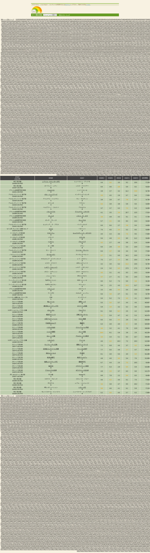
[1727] (31, 86)
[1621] (60, 81)
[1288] (87, 66)
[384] (113, 31)
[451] (29, 34)
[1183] (119, 61)
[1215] (97, 62)
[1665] (85, 82)
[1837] (19, 90)
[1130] (59, 59)
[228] (62, 26)
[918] (30, 51)
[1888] (71, 92)
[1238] (39, 64)
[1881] (43, 92)
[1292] (103, 66)
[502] (43, 36)
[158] (136, 23)
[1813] (73, 89)
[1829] (136, 89)
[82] (57, 21)
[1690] (35, 84)
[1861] (114, 90)
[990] (110, 53)
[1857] (98, 90)
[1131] (63, 59)
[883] (67, 49)
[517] (91, 36)
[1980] (136, 95)
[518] (94, 36)
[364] (49, 31)
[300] (143, 28)
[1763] (24, 87)
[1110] (130, 57)
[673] (142, 41)
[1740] (83, 86)
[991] (113, 53)
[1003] (6, 54)
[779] (33, 46)
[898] (115, 49)
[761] (125, 44)
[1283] (67, 66)
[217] (27, 26)
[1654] (41, 82)
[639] (33, 41)
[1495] (10, 76)
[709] (108, 43)
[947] (123, 51)
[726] (13, 44)
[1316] (48, 67)
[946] (119, 51)
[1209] (73, 62)
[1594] (103, 79)
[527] (123, 36)
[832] (54, 48)
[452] (32, 34)
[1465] (40, 74)
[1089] (47, 57)
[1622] (64, 81)
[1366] (97, 69)
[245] (116, 26)
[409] (44, 33)
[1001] (147, 53)
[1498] (21, 76)
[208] (147, 25)
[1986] (11, 97)
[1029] (108, 54)
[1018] (65, 54)
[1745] (103, 86)
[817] (6, 48)
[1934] (103, 94)
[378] (94, 31)
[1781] (95, 87)
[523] (110, 36)
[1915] (28, 94)
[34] (89, 19)
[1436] (75, 72)
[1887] (67, 92)
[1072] (129, 56)
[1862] (118, 90)
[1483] (111, 74)
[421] (82, 33)
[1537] (27, 77)
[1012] (41, 54)
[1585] (67, 79)
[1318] (56, 67)
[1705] (94, 84)
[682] (22, 43)
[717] (133, 43)
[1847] (58, 90)
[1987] (15, 97)
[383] (110, 31)
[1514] (85, 76)
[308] (19, 29)
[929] (65, 51)
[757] (112, 44)
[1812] (69, 89)
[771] (8, 46)
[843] (89, 48)
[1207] (65, 62)
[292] (117, 28)
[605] (74, 39)
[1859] (106, 90)
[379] (97, 31)
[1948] (10, 95)
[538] (9, 38)
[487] (144, 34)
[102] (107, 21)
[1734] (59, 86)
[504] (49, 36)
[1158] (20, 61)
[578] (136, 38)
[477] (112, 34)
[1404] (98, 71)
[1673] (116, 82)
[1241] (50, 64)
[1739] (79, 86)
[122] (22, 23)
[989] (107, 53)
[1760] (12, 87)
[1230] (7, 64)
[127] (38, 23)
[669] (129, 41)
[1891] (83, 92)
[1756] (146, 86)
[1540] (39, 77)
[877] (48, 49)
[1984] (3, 97)
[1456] (4, 74)
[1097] (79, 57)
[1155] (8, 61)
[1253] (98, 64)
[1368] (105, 69)
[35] (92, 19)
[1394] (58, 71)
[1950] (18, 95)
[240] (100, 26)
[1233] (19, 64)
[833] (57, 48)
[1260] (125, 64)
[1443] (103, 72)
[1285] (75, 66)
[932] (75, 51)
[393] (142, 31)
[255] (148, 26)
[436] (130, 33)
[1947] (6, 95)
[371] (72, 31)
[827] (38, 48)
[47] (121, 19)
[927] (59, 51)
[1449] (126, 72)
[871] (29, 49)
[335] (105, 29)
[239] (97, 26)
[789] (65, 46)
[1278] (47, 66)
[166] (13, 25)
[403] (25, 33)
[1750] (122, 86)
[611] (93, 39)
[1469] (56, 74)
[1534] (15, 77)
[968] (40, 53)
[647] (59, 41)
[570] (111, 38)
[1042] (11, 56)
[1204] (53, 62)
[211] (8, 26)
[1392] (50, 71)
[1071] (125, 56)
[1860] (110, 90)
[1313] (36, 67)
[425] (95, 33)
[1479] (95, 74)
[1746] (106, 86)
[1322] (72, 67)
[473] (99, 34)
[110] (132, 21)
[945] (116, 51)
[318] (51, 29)
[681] (19, 43)
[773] (14, 46)
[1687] (23, 84)
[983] (88, 53)
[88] (71, 21)
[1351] (37, 69)
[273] (57, 28)
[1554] (94, 77)
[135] (63, 23)
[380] (100, 31)
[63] (11, 21)
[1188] (139, 61)
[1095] (71, 57)
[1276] (39, 66)
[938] (94, 51)
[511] (72, 36)
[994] (123, 53)
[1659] (61, 82)
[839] (76, 48)
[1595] (106, 79)
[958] (8, 53)
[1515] (89, 76)
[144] (92, 23)
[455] (42, 34)
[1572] (16, 79)
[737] (48, 44)
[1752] (130, 86)
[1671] (108, 82)
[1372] (120, 69)
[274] (60, 28)
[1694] (50, 84)
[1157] (16, 61)
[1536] (23, 77)
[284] (92, 28)
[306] (13, 29)
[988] (104, 53)
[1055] (62, 56)
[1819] (97, 89)
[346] (140, 29)
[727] (16, 44)
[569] (108, 38)
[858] (136, 48)
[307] (16, 29)
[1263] (137, 64)
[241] (103, 26)
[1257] (114, 64)
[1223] (128, 62)
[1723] (16, 86)
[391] (135, 31)
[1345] (14, 69)
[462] (64, 34)
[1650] (25, 82)
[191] (93, 25)
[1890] (79, 92)
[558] (73, 38)
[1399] (78, 71)
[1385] (23, 71)
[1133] (71, 59)
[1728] (35, 86)
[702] (86, 43)
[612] (96, 39)
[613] (99, 39)
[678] (9, 43)
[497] (27, 36)
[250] (132, 26)
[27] (72, 19)
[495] (21, 36)
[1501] (33, 76)
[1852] (78, 90)
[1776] (76, 87)
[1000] (143, 53)
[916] (24, 51)
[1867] (137, 90)
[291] (114, 28)
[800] (100, 46)
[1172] (76, 61)
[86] (66, 21)
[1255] (106, 64)
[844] (92, 48)
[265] (31, 28)
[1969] (93, 95)
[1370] (112, 69)
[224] (49, 26)
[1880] (39, 92)
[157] (133, 23)
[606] (77, 39)
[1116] (4, 59)
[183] (67, 25)
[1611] (20, 81)
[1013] (45, 54)
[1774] (68, 87)
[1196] (21, 62)
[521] (103, 36)
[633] (14, 41)
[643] (46, 41)
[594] (39, 39)
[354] (17, 31)
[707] (101, 43)
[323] (67, 29)
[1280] (55, 66)
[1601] (130, 79)
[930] (68, 51)
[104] (113, 21)
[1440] (91, 72)
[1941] (131, 94)
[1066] (106, 56)
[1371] (116, 69)
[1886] (63, 92)
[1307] (12, 67)
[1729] (39, 86)
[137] (70, 23)
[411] (50, 33)
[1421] (16, 72)
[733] (35, 44)
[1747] (110, 86)
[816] (3, 48)
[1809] (57, 89)
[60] (4, 21)
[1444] (106, 72)
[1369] (108, 69)
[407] (38, 33)
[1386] (27, 71)
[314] (39, 29)
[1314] (40, 67)
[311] (29, 29)
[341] (125, 29)
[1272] (23, 66)
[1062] (90, 56)
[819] (12, 48)
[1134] (75, 59)
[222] (43, 26)
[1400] (82, 71)
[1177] (95, 61)
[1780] (91, 87)
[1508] (61, 76)
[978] (72, 53)
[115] (148, 21)
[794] (81, 46)
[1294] (110, 66)
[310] (26, 29)
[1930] (87, 94)
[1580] (47, 79)
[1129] (55, 59)
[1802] (29, 89)
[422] (86, 33)
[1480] (99, 74)
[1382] (11, 71)
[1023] (85, 54)
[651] (72, 41)
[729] (23, 44)
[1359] (69, 69)
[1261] (129, 64)
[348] (147, 29)
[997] (133, 53)
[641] (40, 41)
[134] (60, 23)
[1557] (106, 77)
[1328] (95, 67)
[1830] (140, 89)
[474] (102, 34)
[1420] (12, 72)
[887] (80, 49)
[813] (142, 46)
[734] (39, 44)
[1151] (142, 59)
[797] (91, 46)
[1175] (87, 61)
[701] (82, 43)
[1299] (130, 66)
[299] (140, 28)
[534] (145, 36)
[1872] (8, 92)
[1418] (4, 72)
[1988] (19, 97)
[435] (127, 33)
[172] (32, 25)
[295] (127, 28)
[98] (95, 21)
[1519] (105, 76)
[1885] (59, 92)
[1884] (55, 92)
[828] (41, 48)
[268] (41, 28)
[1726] (27, 86)
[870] (26, 49)
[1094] (67, 57)
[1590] (87, 79)
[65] (16, 21)
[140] (79, 23)
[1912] (16, 94)
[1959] (53, 95)
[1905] (138, 92)
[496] (24, 36)
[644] (49, 41)
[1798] (14, 89)
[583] (3, 39)
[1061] (86, 56)
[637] (27, 41)
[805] (116, 46)
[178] (51, 25)
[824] (28, 48)
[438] (136, 33)
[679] (12, 43)
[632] (11, 41)
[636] (24, 41)
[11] (34, 19)
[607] (80, 39)
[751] (93, 44)
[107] (123, 21)
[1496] (14, 76)
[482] (128, 34)
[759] (118, 44)
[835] (63, 48)
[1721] (8, 86)
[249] (129, 26)
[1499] (25, 76)
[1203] (49, 62)
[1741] (87, 86)
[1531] (3, 77)
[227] (59, 26)
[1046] (27, 56)
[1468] (52, 74)
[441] (146, 33)
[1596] (110, 79)
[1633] (107, 81)
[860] (143, 48)
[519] (97, 36)
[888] (83, 49)
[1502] (37, 76)
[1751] (126, 86)
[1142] (106, 59)
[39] (101, 19)
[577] (133, 38)
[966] (34, 53)
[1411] (125, 71)
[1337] (131, 67)
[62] (8, 21)
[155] (127, 23)
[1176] (91, 61)
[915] (21, 51)
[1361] (77, 69)
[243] (110, 26)
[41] (106, 19)
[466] (77, 34)
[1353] (45, 69)
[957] (5, 53)
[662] (107, 41)
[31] (82, 19)
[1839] (27, 90)
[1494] (6, 76)
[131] (50, 23)
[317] (48, 29)
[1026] (97, 54)
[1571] (12, 79)
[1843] (42, 90)
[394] (145, 31)
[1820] (101, 89)
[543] (25, 38)
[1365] (93, 69)
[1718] (145, 84)
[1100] (91, 57)
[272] (54, 28)
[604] (70, 39)
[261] (19, 28)
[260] (15, 28)
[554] (60, 38)
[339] (118, 29)
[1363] (85, 69)
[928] (62, 51)
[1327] (91, 67)
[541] (19, 38)
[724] (7, 44)
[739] (54, 44)
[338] (115, 29)
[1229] (3, 64)
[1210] (77, 62)
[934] (81, 51)
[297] (133, 28)
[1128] (51, 59)
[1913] (20, 94)
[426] (98, 33)
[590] (26, 39)
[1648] (18, 82)
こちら (88, 4)
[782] (43, 46)
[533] (142, 36)
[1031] (116, 54)
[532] (138, 36)
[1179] (103, 61)
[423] (89, 33)
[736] (45, 44)
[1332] (111, 67)
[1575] (27, 79)
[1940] (127, 94)
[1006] (18, 54)
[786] (56, 46)
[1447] (118, 72)
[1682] (3, 84)
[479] (118, 34)
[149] (108, 23)
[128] (41, 23)
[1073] (133, 56)
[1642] (143, 81)
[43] (111, 19)
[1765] (32, 87)
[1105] (110, 57)
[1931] (91, 94)
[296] (130, 28)
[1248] (78, 64)
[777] (27, 46)
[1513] (81, 76)
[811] (135, 46)
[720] (143, 43)
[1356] (57, 69)
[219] (33, 26)
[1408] (114, 71)
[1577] (35, 79)
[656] (87, 41)
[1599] (122, 79)
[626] (140, 39)
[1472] (68, 74)
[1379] (148, 69)
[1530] (148, 76)
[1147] (126, 59)
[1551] (82, 77)
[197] (112, 25)
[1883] (51, 92)
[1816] (85, 89)
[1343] (6, 69)
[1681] (148, 82)
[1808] (53, 89)
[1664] (81, 82)
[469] (86, 34)
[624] (134, 39)
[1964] (73, 95)
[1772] (60, 87)
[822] (22, 48)
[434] (124, 33)
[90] (76, 21)
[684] (28, 43)
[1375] (132, 69)
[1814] (77, 89)
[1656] (49, 82)
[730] (26, 44)
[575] (127, 38)
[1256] (110, 64)
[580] (143, 38)
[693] (57, 43)
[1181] (111, 61)
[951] (135, 51)
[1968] (89, 95)
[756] (109, 44)
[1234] (23, 64)
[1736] (67, 86)
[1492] (147, 74)
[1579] (43, 79)
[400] (15, 33)
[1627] (84, 81)
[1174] (84, 61)
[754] (102, 44)
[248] (126, 26)
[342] (128, 29)
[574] (124, 38)
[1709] (110, 84)
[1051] (46, 56)
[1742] (91, 86)
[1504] (45, 76)
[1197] (25, 62)
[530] (132, 36)
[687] (38, 43)
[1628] (87, 81)
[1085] (31, 57)
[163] (3, 25)
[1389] (39, 71)
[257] (6, 28)
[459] (54, 34)
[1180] (107, 61)
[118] (9, 23)
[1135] (79, 59)
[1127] (47, 59)
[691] (50, 43)
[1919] (44, 94)
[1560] (118, 77)
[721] (146, 43)
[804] (113, 46)
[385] (116, 31)
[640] (37, 41)
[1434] (67, 72)
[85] (64, 21)
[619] (118, 39)
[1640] (135, 81)
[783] (46, 46)
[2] (18, 19)
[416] (66, 33)
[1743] (95, 86)
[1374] (128, 69)
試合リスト (62, 15)
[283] (89, 28)
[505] (52, 36)
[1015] (53, 54)
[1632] (103, 81)
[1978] (128, 95)
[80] (52, 21)
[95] (88, 21)
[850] (111, 48)
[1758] (4, 87)
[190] (89, 25)
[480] (121, 34)
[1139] (95, 59)
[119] (12, 23)
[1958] (49, 95)
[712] (117, 43)
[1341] (147, 67)
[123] (25, 23)
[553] (57, 38)
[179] (54, 25)
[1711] (118, 84)
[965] (31, 53)
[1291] (99, 66)
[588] (19, 39)
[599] (54, 39)
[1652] (33, 82)
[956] (2, 53)
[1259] (122, 64)
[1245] (66, 64)
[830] (47, 48)
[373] (78, 31)
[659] (97, 41)
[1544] (54, 77)
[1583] (59, 79)
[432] (117, 33)
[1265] (145, 64)
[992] (117, 53)
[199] (118, 25)
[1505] (49, 76)
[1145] (118, 59)
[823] (25, 48)
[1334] (119, 67)
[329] (86, 29)
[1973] (108, 95)
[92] (81, 21)
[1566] (141, 77)
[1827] (128, 89)
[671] (135, 41)
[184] (70, 25)
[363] (46, 31)
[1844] (46, 90)
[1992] (35, 97)
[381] (103, 31)
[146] (98, 23)
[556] (66, 38)
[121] (19, 23)
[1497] (18, 76)
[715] (127, 43)
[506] (56, 36)
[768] (147, 44)
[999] (139, 53)
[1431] (55, 72)
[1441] (95, 72)
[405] (31, 33)
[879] (54, 49)
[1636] (119, 81)
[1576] (31, 79)
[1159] (24, 61)
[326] (77, 29)
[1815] (81, 89)
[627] (144, 39)
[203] (131, 25)
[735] (42, 44)
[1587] (75, 79)
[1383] (15, 71)
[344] (134, 29)
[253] (142, 26)
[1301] (138, 66)
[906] (140, 49)
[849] (108, 48)
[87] (69, 21)
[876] (45, 49)
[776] (24, 46)
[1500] (29, 76)
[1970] (97, 95)
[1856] (94, 90)
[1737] (71, 86)
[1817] (89, 89)
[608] (83, 39)
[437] (133, 33)
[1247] (74, 64)
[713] (121, 43)
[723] (3, 44)
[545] (31, 38)
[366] (56, 31)
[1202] (45, 62)
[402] (22, 33)
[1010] (33, 54)
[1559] (114, 77)
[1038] (144, 54)
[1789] (127, 87)
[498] (30, 36)
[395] (148, 31)
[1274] (31, 66)
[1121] (23, 59)
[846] (98, 48)
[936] (87, 51)
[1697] (62, 84)
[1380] (3, 71)
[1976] (120, 95)
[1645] (6, 82)
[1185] (127, 61)
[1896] (103, 92)
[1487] (127, 74)
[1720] (4, 86)
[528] (126, 36)
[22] (60, 19)
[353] (14, 31)
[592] (32, 39)
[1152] (146, 59)
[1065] (102, 56)
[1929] (84, 94)
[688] (41, 43)
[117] (6, 23)
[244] (113, 26)
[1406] (106, 71)
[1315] (44, 67)
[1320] (64, 67)
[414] (60, 33)
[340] (121, 29)
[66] (18, 21)
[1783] (103, 87)
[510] (68, 36)
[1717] (141, 84)
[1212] (85, 62)
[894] (102, 49)
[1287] (83, 66)
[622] (128, 39)
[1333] (115, 67)
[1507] (57, 76)
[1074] (137, 56)
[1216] (101, 62)
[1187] (135, 61)
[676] (3, 43)
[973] (56, 53)
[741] (61, 44)
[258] (9, 28)
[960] (15, 53)
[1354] (49, 69)
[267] (38, 28)
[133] (57, 23)
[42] (109, 19)
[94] (86, 21)
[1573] (20, 79)
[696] (66, 43)
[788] (62, 46)
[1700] (74, 84)
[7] (26, 19)
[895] (105, 49)
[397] (6, 33)
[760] (121, 44)
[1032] (120, 54)
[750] (89, 44)
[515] (84, 36)
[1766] (36, 87)
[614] (102, 39)
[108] (126, 21)
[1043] (15, 56)
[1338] (135, 67)
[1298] (126, 66)
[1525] (128, 76)
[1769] (48, 87)
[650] (68, 41)
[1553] (90, 77)
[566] (98, 38)
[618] (115, 39)
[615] (105, 39)
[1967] (85, 95)
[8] (28, 19)
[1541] (42, 77)
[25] (68, 19)
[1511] (73, 76)
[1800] (21, 89)
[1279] (51, 66)
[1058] (74, 56)
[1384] (19, 71)
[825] (31, 48)
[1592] (95, 79)
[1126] (43, 59)
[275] (63, 28)
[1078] (4, 57)
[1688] (27, 84)
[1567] (145, 77)
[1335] (123, 67)
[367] (59, 31)
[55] (140, 19)
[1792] (139, 87)
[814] (145, 46)
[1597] (114, 79)
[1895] (99, 92)
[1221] (120, 62)
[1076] (145, 56)
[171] (29, 25)
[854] (124, 48)
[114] (145, 21)
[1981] (140, 95)
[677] (6, 43)
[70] (28, 21)
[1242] (54, 64)
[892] (96, 49)
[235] (84, 26)
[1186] (131, 61)
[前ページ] (4, 19)
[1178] (99, 61)
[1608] (8, 81)
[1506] (53, 76)
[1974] (112, 95)
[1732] (51, 86)
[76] (42, 21)
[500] (37, 36)
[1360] (73, 69)
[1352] (41, 69)
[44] (114, 19)
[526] (119, 36)
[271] (50, 28)
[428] (105, 33)
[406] (35, 33)
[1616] (40, 81)
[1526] (132, 76)
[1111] (134, 57)
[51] (130, 19)
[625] (137, 39)
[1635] (115, 81)
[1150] (138, 59)
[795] (84, 46)
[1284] (71, 66)
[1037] (140, 54)
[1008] (25, 54)
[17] (48, 19)
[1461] (24, 74)
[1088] (43, 57)
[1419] (8, 72)
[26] (70, 19)
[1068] (114, 56)
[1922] (56, 94)
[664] (113, 41)
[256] (3, 28)
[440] (143, 33)
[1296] (118, 66)
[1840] (31, 90)
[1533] (11, 77)
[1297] (122, 66)
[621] (125, 39)
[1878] (31, 92)
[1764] (28, 87)
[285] (95, 28)
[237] (91, 26)
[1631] (99, 81)
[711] (114, 43)
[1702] (82, 84)
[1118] (12, 59)
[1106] (114, 57)
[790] (68, 46)
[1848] (62, 90)
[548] (41, 38)
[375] (84, 31)
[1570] (8, 79)
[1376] (136, 69)
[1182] (115, 61)
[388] (126, 31)
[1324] (80, 67)
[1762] (20, 87)
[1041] (7, 56)
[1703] (86, 84)
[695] (63, 43)
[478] (115, 34)
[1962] (65, 95)
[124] (28, 23)
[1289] (91, 66)
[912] (11, 51)
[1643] (147, 81)
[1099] (87, 57)
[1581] (51, 79)
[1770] (52, 87)
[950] (132, 51)
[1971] (101, 95)
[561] (82, 38)
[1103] (103, 57)
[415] (63, 33)
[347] (144, 29)
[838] (73, 48)
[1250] (86, 64)
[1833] (3, 90)
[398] (9, 33)
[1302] (142, 66)
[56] (143, 19)
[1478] (91, 74)
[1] (16, 19)
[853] (121, 48)
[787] (59, 46)
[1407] (110, 71)
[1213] (89, 62)
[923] (46, 51)
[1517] (97, 76)
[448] (19, 34)
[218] (30, 26)
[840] (79, 48)
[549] (44, 38)
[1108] (122, 57)
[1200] (37, 62)
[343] (131, 29)
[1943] (139, 94)
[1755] (142, 86)
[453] (35, 34)
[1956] (41, 95)
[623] (131, 39)
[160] (143, 23)
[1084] (27, 57)
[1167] (56, 61)
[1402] (90, 71)
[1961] (61, 95)
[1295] (114, 66)
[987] (101, 53)
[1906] (142, 92)
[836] (66, 48)
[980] (78, 53)
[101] (104, 21)
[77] (45, 21)
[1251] (90, 64)
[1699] (70, 84)
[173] (35, 25)
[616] (109, 39)
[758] (115, 44)
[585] (10, 39)
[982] (85, 53)
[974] (59, 53)
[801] (103, 46)
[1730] (43, 86)
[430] (111, 33)
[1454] (146, 72)
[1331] (107, 67)
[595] (42, 39)
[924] (49, 51)
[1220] (116, 62)
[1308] (16, 67)
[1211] (81, 62)
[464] (70, 34)
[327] (80, 29)
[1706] (98, 84)
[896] (109, 49)
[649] (65, 41)
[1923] (60, 94)
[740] (58, 44)
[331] (93, 29)
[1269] (12, 66)
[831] (50, 48)
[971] (50, 53)
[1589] (83, 79)
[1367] (101, 69)
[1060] (82, 56)
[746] (77, 44)
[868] (19, 49)
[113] (142, 21)
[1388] (35, 71)
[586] (13, 39)
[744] (70, 44)
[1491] (143, 74)
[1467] (48, 74)
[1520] (108, 76)
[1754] (138, 86)
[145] (95, 23)
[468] (83, 34)
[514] (81, 36)
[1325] (84, 67)
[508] (62, 36)
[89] (74, 21)
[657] (91, 41)
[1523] (120, 76)
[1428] (43, 72)
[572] (117, 38)
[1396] (66, 71)
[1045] (23, 56)
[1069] (118, 56)
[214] (17, 26)
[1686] (19, 84)
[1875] (20, 92)
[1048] (35, 56)
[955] (148, 51)
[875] (42, 49)
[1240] (46, 64)
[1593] (99, 79)
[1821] (105, 89)
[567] (101, 38)
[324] (70, 29)
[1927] (76, 94)
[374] (81, 31)
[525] (116, 36)
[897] (112, 49)
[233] (78, 26)
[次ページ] (11, 19)
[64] (13, 21)
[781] (40, 46)
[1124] (35, 59)
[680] (15, 43)
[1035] (132, 54)
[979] (75, 53)
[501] (40, 36)
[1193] (10, 62)
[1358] (65, 69)
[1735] (63, 86)
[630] (5, 41)
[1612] (24, 81)
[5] (23, 19)
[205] (137, 25)
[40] (104, 19)
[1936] (111, 94)
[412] (54, 33)
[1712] (122, 84)
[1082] (20, 57)
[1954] (33, 95)
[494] (17, 36)
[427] (101, 33)
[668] (126, 41)
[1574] (23, 79)
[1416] (145, 71)
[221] (40, 26)
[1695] (54, 84)
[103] (110, 21)
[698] (73, 43)
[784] (49, 46)
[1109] (126, 57)
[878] (51, 49)
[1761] (16, 87)
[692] (54, 43)
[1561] (122, 77)
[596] (45, 39)
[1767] (40, 87)
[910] (5, 51)
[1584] (63, 79)
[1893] (91, 92)
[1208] (69, 62)
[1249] (82, 64)
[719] (140, 43)
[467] (80, 34)
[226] (56, 26)
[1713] (125, 84)
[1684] (11, 84)
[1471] (64, 74)
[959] (12, 53)
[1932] (95, 94)
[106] (119, 21)
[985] (94, 53)
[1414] (137, 71)
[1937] (115, 94)
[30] (80, 19)
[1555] (98, 77)
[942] (107, 51)
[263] (25, 28)
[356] (24, 31)
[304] (7, 29)
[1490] (139, 74)
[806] (119, 46)
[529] (129, 36)
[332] (96, 29)
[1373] (124, 69)
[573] (121, 38)
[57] (145, 19)
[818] (9, 48)
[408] (41, 33)
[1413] (133, 71)
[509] (65, 36)
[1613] (28, 81)
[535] (148, 36)
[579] (140, 38)
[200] (121, 25)
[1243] (58, 64)
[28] (75, 19)
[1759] (8, 87)
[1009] (29, 54)
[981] (82, 53)
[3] (20, 19)
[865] (10, 49)
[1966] (81, 95)
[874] (39, 49)
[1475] (80, 74)
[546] (35, 38)
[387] (123, 31)
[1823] (112, 89)
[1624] (72, 81)
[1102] (99, 57)
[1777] (80, 87)
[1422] (20, 72)
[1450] (130, 72)
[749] (86, 44)
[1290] (95, 66)
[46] (118, 19)
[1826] (124, 89)
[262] (22, 28)
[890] (89, 49)
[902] (128, 49)
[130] (47, 23)
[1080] (12, 57)
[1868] (141, 90)
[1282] (63, 66)
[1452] (138, 72)
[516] (87, 36)
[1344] (10, 69)
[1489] (135, 74)
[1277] (43, 66)
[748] (83, 44)
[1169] (64, 61)
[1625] (76, 81)
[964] (27, 53)
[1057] (70, 56)
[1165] (48, 61)
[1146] (122, 59)
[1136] (83, 59)
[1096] (75, 57)
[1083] (23, 57)
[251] (135, 26)
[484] (134, 34)
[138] (73, 23)
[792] (75, 46)
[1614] (32, 81)
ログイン (67, 4)
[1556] (102, 77)
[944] (113, 51)
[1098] (83, 57)
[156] (130, 23)
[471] (93, 34)
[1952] (25, 95)
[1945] (147, 94)
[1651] (29, 82)
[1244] (62, 64)
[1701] (78, 84)
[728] (19, 44)
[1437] (79, 72)
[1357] (61, 69)
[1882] (47, 92)
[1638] (127, 81)
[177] (48, 25)
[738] (51, 44)
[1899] (114, 92)
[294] (124, 28)
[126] (35, 23)
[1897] (106, 92)
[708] (105, 43)
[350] (5, 31)
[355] (21, 31)
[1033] (124, 54)
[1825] (120, 89)
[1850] (70, 90)
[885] (74, 49)
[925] (52, 51)
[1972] (105, 95)
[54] (138, 19)
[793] (78, 46)
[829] (44, 48)
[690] (47, 43)
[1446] (114, 72)
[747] (80, 44)
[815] (148, 46)
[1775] (72, 87)
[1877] (27, 92)
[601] (61, 39)
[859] (140, 48)
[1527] (136, 76)
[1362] (81, 69)
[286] (98, 28)
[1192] (6, 62)
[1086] (35, 57)
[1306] (8, 67)
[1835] (11, 90)
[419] (76, 33)
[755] (105, 44)
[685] (31, 43)
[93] (83, 21)
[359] (33, 31)
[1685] (15, 84)
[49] (126, 19)
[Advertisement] (81, 9)
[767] (144, 44)
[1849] (66, 90)
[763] (131, 44)
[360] (37, 31)
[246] (119, 26)
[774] (17, 46)
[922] (43, 51)
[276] (66, 28)
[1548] (70, 77)
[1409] (118, 71)
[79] (49, 21)
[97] (93, 21)
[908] (147, 49)
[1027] (101, 54)
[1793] (143, 87)
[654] (81, 41)
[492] (11, 36)
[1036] (136, 54)
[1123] (31, 59)
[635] (21, 41)
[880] (58, 49)
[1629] (91, 81)
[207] (144, 25)
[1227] (144, 62)
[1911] (12, 94)
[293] (121, 28)
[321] (61, 29)
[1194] (14, 62)
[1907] (146, 92)
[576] (130, 38)
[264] (28, 28)
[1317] (52, 67)
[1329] (99, 67)
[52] (133, 19)
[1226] (140, 62)
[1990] (27, 97)
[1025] (93, 54)
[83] (59, 21)
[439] (140, 33)
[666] (119, 41)
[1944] (143, 94)
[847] (101, 48)
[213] (14, 26)
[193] (99, 25)
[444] (7, 34)
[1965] (77, 95)
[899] (118, 49)
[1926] (72, 94)
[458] (51, 34)
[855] (127, 48)
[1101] (95, 57)
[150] (111, 23)
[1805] (41, 89)
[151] (114, 23)
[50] (128, 19)
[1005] (14, 54)
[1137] (87, 59)
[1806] (45, 89)
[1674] (120, 82)
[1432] (59, 72)
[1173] (80, 61)
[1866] (133, 90)
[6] (24, 19)
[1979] (132, 95)
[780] (37, 46)
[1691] (39, 84)
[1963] (69, 95)
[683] (25, 43)
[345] (137, 29)
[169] (23, 25)
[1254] (102, 64)
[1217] (105, 62)
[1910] (8, 94)
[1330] (103, 67)
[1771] (56, 87)
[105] (116, 21)
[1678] (136, 82)
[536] (3, 38)
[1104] (106, 57)
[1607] (4, 81)
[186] (77, 25)
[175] (42, 25)
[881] (61, 49)
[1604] (142, 79)
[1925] (68, 94)
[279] (76, 28)
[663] (110, 41)
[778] (30, 46)
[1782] (99, 87)
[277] (70, 28)
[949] (129, 51)
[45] (116, 19)
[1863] (122, 90)
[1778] (84, 87)
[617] (112, 39)
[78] (47, 21)
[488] (147, 34)
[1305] (4, 67)
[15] (43, 19)
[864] (7, 49)
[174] (39, 25)
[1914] (24, 94)
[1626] (80, 81)
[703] (89, 43)
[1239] (42, 64)
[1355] (53, 69)
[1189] (143, 61)
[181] (61, 25)
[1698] (66, 84)
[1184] (123, 61)
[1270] (16, 66)
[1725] (23, 86)
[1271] (20, 66)
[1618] (48, 81)
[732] (32, 44)
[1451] (134, 72)
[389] (129, 31)
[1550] (78, 77)
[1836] (15, 90)
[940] (100, 51)
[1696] (58, 84)
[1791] (135, 87)
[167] (16, 25)
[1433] (63, 72)
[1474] (76, 74)
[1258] (118, 64)
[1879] (35, 92)
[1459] (16, 74)
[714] (124, 43)
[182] (64, 25)
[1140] (99, 59)
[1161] (32, 61)
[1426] (35, 72)
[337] (112, 29)
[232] (75, 26)
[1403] (94, 71)
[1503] (41, 76)
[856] (130, 48)
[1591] (91, 79)
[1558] (110, 77)
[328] (83, 29)
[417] (70, 33)
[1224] (132, 62)
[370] (68, 31)
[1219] (112, 62)
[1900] (118, 92)
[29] (77, 19)
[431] (114, 33)
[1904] (134, 92)
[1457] (8, 74)
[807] (123, 46)
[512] (75, 36)
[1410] (122, 71)
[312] (32, 29)
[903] (131, 49)
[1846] (54, 90)
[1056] (66, 56)
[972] (53, 53)
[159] (140, 23)
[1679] (140, 82)
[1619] (52, 81)
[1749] (118, 86)
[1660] (65, 82)
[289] (108, 28)
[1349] (29, 69)
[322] (64, 29)
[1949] (14, 95)
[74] (37, 21)
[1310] (24, 67)
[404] (28, 33)
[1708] (106, 84)
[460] (58, 34)
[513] (78, 36)
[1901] (122, 92)
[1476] (84, 74)
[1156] (12, 61)
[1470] (60, 74)
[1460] (20, 74)
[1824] (116, 89)
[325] (74, 29)
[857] (133, 48)
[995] (126, 53)
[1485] (119, 74)
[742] (64, 44)
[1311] (28, 67)
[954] (145, 51)
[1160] (28, 61)
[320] (58, 29)
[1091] (55, 57)
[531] (135, 36)
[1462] (28, 74)
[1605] (146, 79)
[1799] (18, 89)
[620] (121, 39)
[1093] (63, 57)
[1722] (12, 86)
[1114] (145, 57)
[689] (44, 43)
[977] (69, 53)
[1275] (35, 66)
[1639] (131, 81)
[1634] (111, 81)
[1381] (7, 71)
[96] (90, 21)
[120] (15, 23)
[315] (42, 29)
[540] (15, 38)
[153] (121, 23)
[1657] (53, 82)
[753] (99, 44)
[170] (26, 25)
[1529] (144, 76)
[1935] (107, 94)
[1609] (12, 81)
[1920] (48, 94)
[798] (94, 46)
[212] (11, 26)
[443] (3, 34)
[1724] (20, 86)
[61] (6, 21)
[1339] (139, 67)
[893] (99, 49)
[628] (147, 39)
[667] (123, 41)
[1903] (130, 92)
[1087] (39, 57)
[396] (3, 33)
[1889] (75, 92)
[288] (105, 28)
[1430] (51, 72)
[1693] (46, 84)
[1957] (45, 95)
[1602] (134, 79)
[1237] (35, 64)
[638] (30, 41)
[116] (3, 23)
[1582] (55, 79)
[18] (51, 19)
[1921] (52, 94)
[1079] (8, 57)
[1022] (81, 54)
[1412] (129, 71)
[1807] (49, 89)
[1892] (87, 92)
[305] (10, 29)
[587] (16, 39)
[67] (20, 21)
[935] (84, 51)
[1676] (128, 82)
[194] (102, 25)
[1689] (31, 84)
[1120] (20, 59)
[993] (120, 53)
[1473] (72, 74)
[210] (5, 26)
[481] (125, 34)
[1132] (67, 59)
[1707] (102, 84)
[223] (46, 26)
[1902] (126, 92)
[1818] (93, 89)
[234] (81, 26)
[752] (96, 44)
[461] (61, 34)
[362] (43, 31)
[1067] (110, 56)
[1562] (125, 77)
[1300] (134, 66)
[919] (33, 51)
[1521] (112, 76)
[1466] (44, 74)
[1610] (16, 81)
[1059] (78, 56)
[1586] (71, 79)
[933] (78, 51)
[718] (136, 43)
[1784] (107, 87)
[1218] (108, 62)
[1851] (74, 90)
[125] (31, 23)
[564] (92, 38)
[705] (95, 43)
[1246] (70, 64)
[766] (140, 44)
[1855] (90, 90)
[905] (137, 49)
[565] (95, 38)
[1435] (71, 72)
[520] (100, 36)
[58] (147, 19)
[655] (84, 41)
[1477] (87, 74)
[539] (12, 38)
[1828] (132, 89)
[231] (72, 26)
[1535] (19, 77)
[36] (94, 19)
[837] (70, 48)
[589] (23, 39)
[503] (46, 36)
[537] (6, 38)
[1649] (21, 82)
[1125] (39, 59)
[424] (92, 33)
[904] (134, 49)
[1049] (39, 56)
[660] (100, 41)
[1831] (144, 89)
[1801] (25, 89)
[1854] (86, 90)
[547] (38, 38)
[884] (70, 49)
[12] (36, 19)
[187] (80, 25)
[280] (79, 28)
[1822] (108, 89)
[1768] (44, 87)
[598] (51, 39)
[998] (136, 53)
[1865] (129, 90)
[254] (145, 26)
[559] (76, 38)
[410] (47, 33)
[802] (107, 46)
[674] (145, 41)
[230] (68, 26)
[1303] (146, 66)
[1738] (75, 86)
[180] (58, 25)
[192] (96, 25)
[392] (138, 31)
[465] (74, 34)
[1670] (105, 82)
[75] (40, 21)
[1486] (123, 74)
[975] (62, 53)
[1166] (52, 61)
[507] (59, 36)
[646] (56, 41)
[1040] (3, 56)
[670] (132, 41)
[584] (7, 39)
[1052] (50, 56)
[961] (18, 53)
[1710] (114, 84)
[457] (48, 34)
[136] (66, 23)
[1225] (136, 62)
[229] (65, 26)
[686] (35, 43)
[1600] (126, 79)
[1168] (60, 61)
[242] (107, 26)
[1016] (57, 54)
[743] (67, 44)
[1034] (128, 54)
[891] (93, 49)
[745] (74, 44)
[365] (52, 31)
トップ (68, 15)
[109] (129, 21)
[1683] (7, 84)
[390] (132, 31)
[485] (137, 34)
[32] (85, 19)
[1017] (61, 54)
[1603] (138, 79)
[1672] (112, 82)
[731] (29, 44)
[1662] (73, 82)
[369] (65, 31)
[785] (52, 46)
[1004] (10, 54)
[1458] (12, 74)
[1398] (74, 71)
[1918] (40, 94)
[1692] (42, 84)
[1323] (76, 67)
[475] (105, 34)
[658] (94, 41)
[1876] (23, 92)
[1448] (122, 72)
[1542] (46, 77)
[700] (79, 43)
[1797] (10, 89)
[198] (115, 25)
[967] (37, 53)
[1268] (8, 66)
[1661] (69, 82)
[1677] (132, 82)
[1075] (141, 56)
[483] (131, 34)
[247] (123, 26)
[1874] (16, 92)
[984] (91, 53)
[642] (43, 41)
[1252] (94, 64)
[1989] (23, 97)
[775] (21, 46)
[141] (82, 23)
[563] (89, 38)
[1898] (110, 92)
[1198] (29, 62)
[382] (107, 31)
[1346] (18, 69)
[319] (54, 29)
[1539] (35, 77)
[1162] (36, 61)
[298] (136, 28)
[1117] (8, 59)
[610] (89, 39)
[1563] (129, 77)
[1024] (89, 54)
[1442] (99, 72)
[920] (37, 51)
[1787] (119, 87)
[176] (45, 25)
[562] (86, 38)
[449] (23, 34)
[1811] (65, 89)
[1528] (140, 76)
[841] (82, 48)
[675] (148, 41)
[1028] (105, 54)
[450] (26, 34)
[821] (19, 48)
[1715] (133, 84)
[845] (95, 48)
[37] (97, 19)
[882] (64, 49)
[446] (13, 34)
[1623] (68, 81)
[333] (99, 29)
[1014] (49, 54)
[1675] (124, 82)
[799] (97, 46)
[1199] (33, 62)
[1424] (27, 72)
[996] (129, 53)
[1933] (99, 94)
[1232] (15, 64)
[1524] (124, 76)
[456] (45, 34)
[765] (137, 44)
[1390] (42, 71)
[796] (87, 46)
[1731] (47, 86)
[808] (126, 46)
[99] (98, 21)
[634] (17, 41)
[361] (40, 31)
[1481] (103, 74)
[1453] (142, 72)
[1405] (102, 71)
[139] (76, 23)
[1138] (91, 59)
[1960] (57, 95)
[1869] (145, 90)
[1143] (110, 59)
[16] (46, 19)
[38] (99, 19)
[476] (109, 34)
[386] (119, 31)
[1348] (25, 69)
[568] (105, 38)
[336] (109, 29)
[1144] (114, 59)
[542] (22, 38)
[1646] (10, 82)
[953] (142, 51)
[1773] (64, 87)
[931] (72, 51)
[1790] (131, 87)
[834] (60, 48)
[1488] (131, 74)
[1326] (87, 67)
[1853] (82, 90)
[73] (35, 21)
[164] (7, 25)
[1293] (106, 66)
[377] (91, 31)
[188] (83, 25)
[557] (70, 38)
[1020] (73, 54)
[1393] (54, 71)
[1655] (45, 82)
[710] (111, 43)
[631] (8, 41)
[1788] (123, 87)
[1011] (37, 54)
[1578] (39, 79)
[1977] (124, 95)
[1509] (65, 76)
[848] (105, 48)
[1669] (101, 82)
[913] (14, 51)
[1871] (4, 92)
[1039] (148, 54)
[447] (16, 34)
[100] (100, 21)
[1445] (110, 72)
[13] (39, 19)
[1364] (89, 69)
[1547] (66, 77)
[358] (30, 31)
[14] (41, 19)
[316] (45, 29)
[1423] (23, 72)
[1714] (129, 84)
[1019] (69, 54)
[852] (117, 48)
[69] (25, 21)
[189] (86, 25)
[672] (138, 41)
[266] (35, 28)
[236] (87, 26)
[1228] (148, 62)
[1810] (61, 89)
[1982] (144, 95)
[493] (14, 36)
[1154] (4, 61)
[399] (12, 33)
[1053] (54, 56)
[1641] (139, 81)
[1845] (50, 90)
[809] (129, 46)
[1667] (93, 82)
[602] (64, 39)
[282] (86, 28)
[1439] (87, 72)
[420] (79, 33)
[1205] (57, 62)
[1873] (12, 92)
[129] (44, 23)
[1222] (124, 62)
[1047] (31, 56)
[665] (116, 41)
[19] (53, 19)
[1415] (141, 71)
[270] (47, 28)
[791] (72, 46)
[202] (128, 25)
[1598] (118, 79)
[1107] (118, 57)
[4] (21, 19)
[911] (8, 51)
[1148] (130, 59)
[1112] (138, 57)
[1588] (79, 79)
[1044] (19, 56)
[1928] (80, 94)
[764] (134, 44)
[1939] (123, 94)
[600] (58, 39)
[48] (123, 19)
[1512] (77, 76)
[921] (40, 51)
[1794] (147, 87)
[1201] (41, 62)
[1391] (46, 71)
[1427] (39, 72)
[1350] (33, 69)
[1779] (87, 87)
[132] (54, 23)
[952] (138, 51)
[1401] (86, 71)
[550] (47, 38)
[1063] (94, 56)
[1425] (31, 72)
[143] (89, 23)
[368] (62, 31)
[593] (35, 39)
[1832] (148, 89)
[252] (138, 26)
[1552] (86, 77)
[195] (105, 25)
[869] (23, 49)
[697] (70, 43)
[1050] (42, 56)
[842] (86, 48)
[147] (101, 23)
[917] (27, 51)
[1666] (89, 82)
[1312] (32, 67)
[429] (108, 33)
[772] (11, 46)
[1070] (122, 56)
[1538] (31, 77)
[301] (146, 28)
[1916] (32, 94)
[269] (44, 28)
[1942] (135, 94)
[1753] (134, 86)
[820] (15, 48)
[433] (121, 33)
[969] (43, 53)
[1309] (20, 67)
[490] (5, 36)
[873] (35, 49)
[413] (57, 33)
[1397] (70, 71)
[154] (124, 23)
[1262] (133, 64)
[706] (98, 43)
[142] (86, 23)
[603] (67, 39)
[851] (114, 48)
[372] (75, 31)
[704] (92, 43)
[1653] (37, 82)
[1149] (134, 59)
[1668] (97, 82)
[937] (91, 51)
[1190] (147, 61)
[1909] (4, 94)
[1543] (50, 77)
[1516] (93, 76)
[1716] (137, 84)
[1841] (35, 90)
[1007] (21, 54)
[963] (24, 53)
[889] (86, 49)
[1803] (33, 89)
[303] (3, 29)
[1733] (55, 86)
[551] (50, 38)
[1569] (4, 79)
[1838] (23, 90)
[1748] (114, 86)
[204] (134, 25)
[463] (67, 34)
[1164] (44, 61)
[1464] (36, 74)
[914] (17, 51)
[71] (30, 21)
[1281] (59, 66)
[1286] (79, 66)
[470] (89, 34)
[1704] (90, 84)
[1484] (115, 74)
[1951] (21, 95)
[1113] (142, 57)
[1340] (143, 67)
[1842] (39, 90)
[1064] (98, 56)
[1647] (14, 82)
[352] (11, 31)
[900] (121, 49)
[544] (28, 38)
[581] (146, 38)
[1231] (11, 64)
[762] (128, 44)
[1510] (69, 76)
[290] (111, 28)
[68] (23, 21)
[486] (140, 34)
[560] (79, 38)
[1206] (61, 62)
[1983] (148, 95)
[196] (109, 25)
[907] (144, 49)
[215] (21, 26)
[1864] (125, 90)
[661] (103, 41)
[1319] (60, 67)
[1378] (144, 69)
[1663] (77, 82)
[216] (24, 26)
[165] (10, 25)
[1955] (37, 95)
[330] (89, 29)
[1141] (103, 59)
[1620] (56, 81)
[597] (48, 39)
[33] (87, 19)
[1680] (144, 82)
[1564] (133, 77)
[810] (132, 46)
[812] (138, 46)
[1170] (68, 61)
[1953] (29, 95)
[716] (130, 43)
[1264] (141, 64)
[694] (60, 43)
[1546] (62, 77)
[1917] (36, 94)
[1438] (83, 72)
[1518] (101, 76)
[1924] (64, 94)
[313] (35, 29)
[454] (39, 34)
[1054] (58, 56)
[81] (54, 21)
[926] (56, 51)
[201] (125, 25)
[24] (65, 19)
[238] (94, 26)
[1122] (27, 59)
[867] (16, 49)
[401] (19, 33)
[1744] (99, 86)
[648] (62, 41)
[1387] (31, 71)
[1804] (37, 89)
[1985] (7, 97)
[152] (117, 23)
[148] (105, 23)
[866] (13, 49)
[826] (35, 48)
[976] (66, 53)
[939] (97, 51)
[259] (12, 28)
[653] (78, 41)
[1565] (137, 77)
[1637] (123, 81)
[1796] (6, 89)
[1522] (116, 76)
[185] (74, 25)
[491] (8, 36)
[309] (23, 29)
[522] (107, 36)
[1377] (140, 69)
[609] (86, 39)
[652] (75, 41)
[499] (33, 36)
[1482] (107, 74)
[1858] (102, 90)
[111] (135, 21)
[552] (54, 38)
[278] (73, 28)
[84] (62, 21)
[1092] (59, 57)
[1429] (47, 72)
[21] (58, 19)
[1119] (16, 59)
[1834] (7, 90)
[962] (21, 53)
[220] (37, 26)
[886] (77, 49)
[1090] (51, 57)
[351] (8, 31)
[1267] (4, 66)
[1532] (7, 77)
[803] (110, 46)
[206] (140, 25)
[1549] (74, 77)
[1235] (27, 64)
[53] (135, 19)
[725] (10, 44)
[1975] (116, 95)
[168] (19, 25)
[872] (32, 49)
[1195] (18, 62)
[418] (73, 33)
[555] (63, 38)
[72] (33, 21)
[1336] (127, 67)
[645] (52, 41)
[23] (63, 19)
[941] (103, 51)
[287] (101, 28)
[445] (10, 34)
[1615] (36, 81)
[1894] (95, 92)
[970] (47, 53)
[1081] (16, 57)
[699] (76, 43)
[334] (102, 29)
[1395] (62, 71)
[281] (82, 28)
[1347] (21, 69)
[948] (126, 51)
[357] (27, 31)
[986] (97, 53)
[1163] (40, 61)
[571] (114, 38)
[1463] (32, 74)
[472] (96, 34)
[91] (78, 21)
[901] (125, 49)
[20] (56, 19)
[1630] (95, 81)
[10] (31, 19)
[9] (29, 19)
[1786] (115, 87)
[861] (146, 48)
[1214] (93, 62)
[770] (5, 46)
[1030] (112, 54)
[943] (110, 51)
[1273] (27, 66)
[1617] (44, 81)
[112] (138, 21)
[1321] (68, 67)
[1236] (31, 64)
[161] (146, 23)
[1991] (31, 97)
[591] (29, 39)
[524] (113, 36)
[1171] (72, 61)
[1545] (58, 77)
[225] (52, 26)
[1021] (77, 54)
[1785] (111, 87)
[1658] (57, 82)
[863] (3, 49)
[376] (87, 31)
